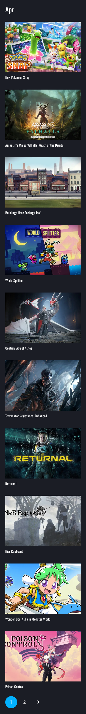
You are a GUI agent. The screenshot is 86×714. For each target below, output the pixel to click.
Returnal (10, 483)
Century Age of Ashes (18, 347)
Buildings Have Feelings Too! (23, 212)
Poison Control (14, 686)
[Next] (38, 702)
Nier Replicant (14, 551)
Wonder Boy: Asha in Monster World (28, 618)
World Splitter (14, 280)
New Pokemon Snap (17, 77)
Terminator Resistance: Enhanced (26, 415)
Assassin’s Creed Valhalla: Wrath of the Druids (34, 145)
